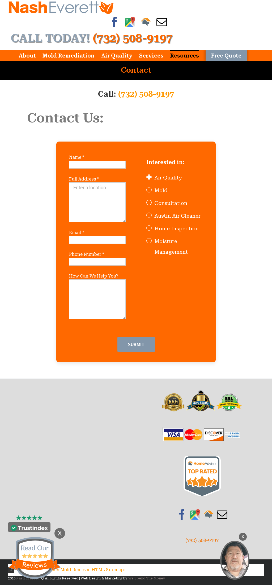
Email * (76, 232)
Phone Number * (86, 254)
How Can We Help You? (93, 276)
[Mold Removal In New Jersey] (234, 560)
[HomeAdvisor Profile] (208, 514)
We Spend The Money (146, 578)
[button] (136, 570)
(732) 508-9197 (146, 94)
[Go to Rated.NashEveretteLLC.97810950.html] (202, 460)
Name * (76, 157)
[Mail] (222, 514)
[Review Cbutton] (34, 558)
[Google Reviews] (195, 514)
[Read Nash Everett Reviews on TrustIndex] (29, 528)
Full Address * (84, 179)
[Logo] (61, 7)
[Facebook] (182, 514)
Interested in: (165, 162)
